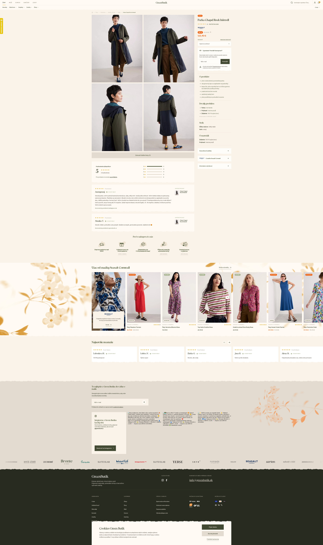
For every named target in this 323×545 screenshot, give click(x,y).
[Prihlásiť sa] (315, 2)
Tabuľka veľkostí (225, 39)
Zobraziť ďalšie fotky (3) (143, 155)
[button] (227, 297)
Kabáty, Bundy (111, 12)
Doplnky (20, 7)
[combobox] (302, 3)
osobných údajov (118, 407)
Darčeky (26, 2)
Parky (119, 12)
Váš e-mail (97, 402)
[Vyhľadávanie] (301, 2)
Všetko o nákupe (122, 253)
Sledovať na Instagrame (104, 448)
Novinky (5, 7)
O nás (316, 7)
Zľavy (35, 7)
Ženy (4, 2)
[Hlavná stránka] (161, 3)
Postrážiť (225, 61)
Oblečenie (12, 7)
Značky (28, 7)
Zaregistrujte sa (217, 66)
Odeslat (144, 402)
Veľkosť (200, 39)
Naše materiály (163, 253)
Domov (17, 2)
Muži (10, 2)
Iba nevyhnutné (213, 533)
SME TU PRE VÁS (184, 253)
